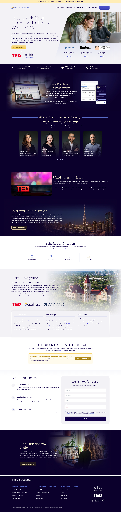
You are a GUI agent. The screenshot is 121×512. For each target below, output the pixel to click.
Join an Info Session (28, 464)
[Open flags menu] (67, 407)
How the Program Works (17, 489)
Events (88, 7)
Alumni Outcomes (40, 489)
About (94, 7)
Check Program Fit (19, 227)
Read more (69, 56)
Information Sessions (66, 489)
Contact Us (64, 498)
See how (61, 350)
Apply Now (64, 495)
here (66, 248)
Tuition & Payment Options (42, 492)
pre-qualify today (67, 1)
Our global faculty (59, 125)
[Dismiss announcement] (119, 1)
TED (47, 318)
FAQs (62, 492)
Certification (39, 495)
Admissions (69, 7)
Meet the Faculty (15, 498)
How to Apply (39, 498)
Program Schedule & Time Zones (19, 492)
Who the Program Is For (17, 495)
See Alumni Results (83, 358)
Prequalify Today (18, 47)
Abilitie (70, 318)
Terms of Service (70, 413)
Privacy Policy (91, 413)
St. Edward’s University (23, 320)
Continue (85, 418)
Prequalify (104, 8)
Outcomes (80, 7)
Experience (59, 7)
